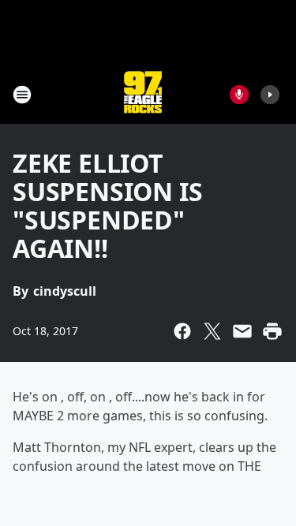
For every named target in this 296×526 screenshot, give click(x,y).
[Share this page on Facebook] (182, 331)
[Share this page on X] (212, 331)
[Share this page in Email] (242, 331)
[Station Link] (143, 94)
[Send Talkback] (239, 94)
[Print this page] (272, 331)
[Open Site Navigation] (22, 94)
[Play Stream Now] (269, 94)
